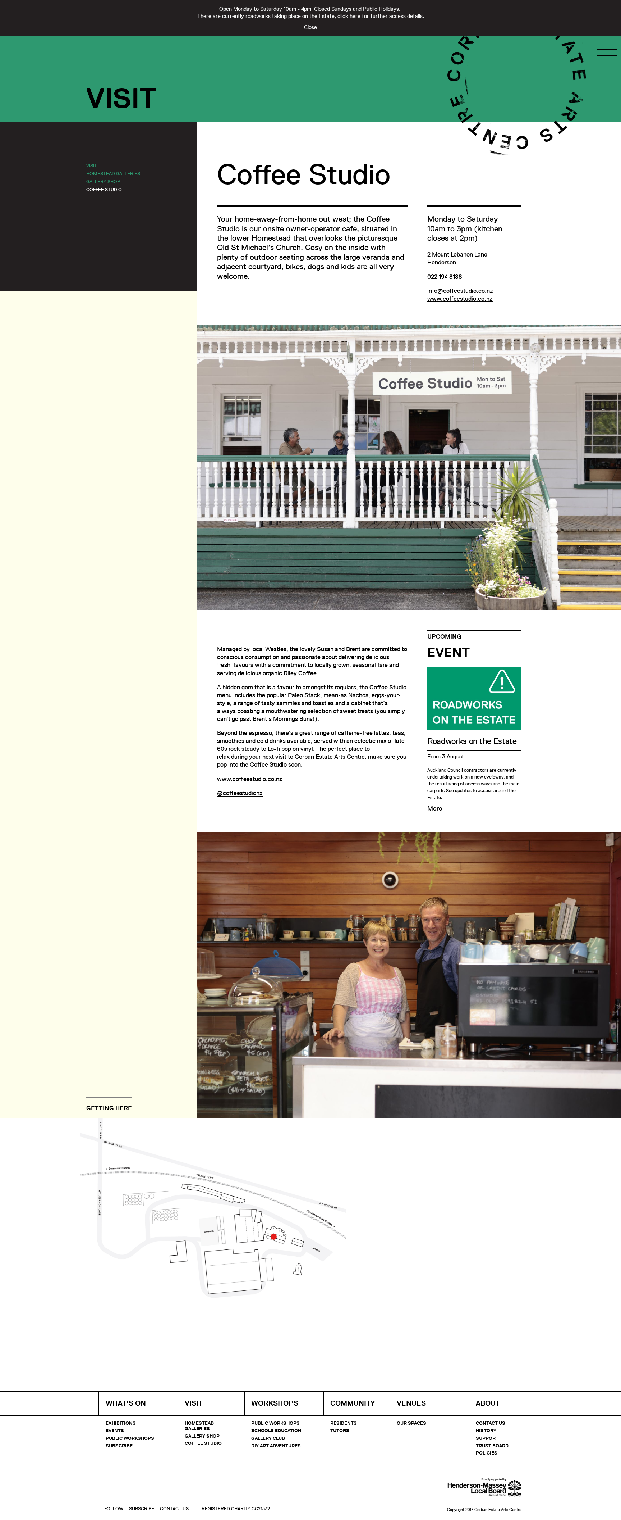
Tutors (339, 1430)
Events (115, 1430)
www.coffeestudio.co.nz (460, 299)
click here (348, 16)
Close (310, 27)
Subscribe (119, 1445)
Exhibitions (121, 1423)
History (486, 1430)
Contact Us (490, 1423)
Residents (343, 1423)
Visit (91, 165)
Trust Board (492, 1445)
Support (487, 1438)
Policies (486, 1452)
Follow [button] (113, 1508)
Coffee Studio (104, 189)
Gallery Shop (103, 181)
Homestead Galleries (113, 173)
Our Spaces (411, 1423)
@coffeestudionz (240, 793)
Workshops (274, 1403)
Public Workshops (130, 1438)
